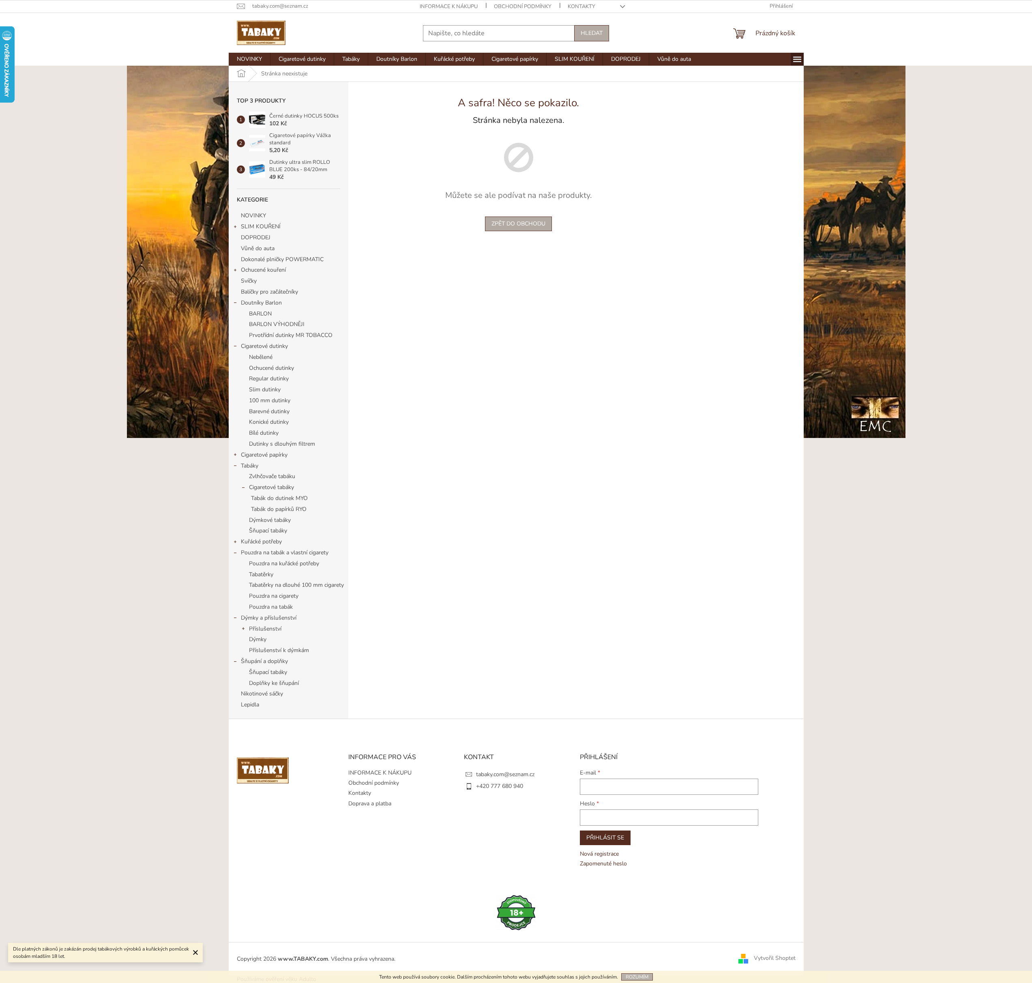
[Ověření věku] (516, 912)
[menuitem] (249, 59)
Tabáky (249, 466)
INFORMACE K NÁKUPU (449, 6)
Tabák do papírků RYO (279, 509)
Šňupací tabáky (268, 530)
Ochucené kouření (263, 270)
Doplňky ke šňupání (274, 683)
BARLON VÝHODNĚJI (277, 324)
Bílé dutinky (264, 433)
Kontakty (581, 6)
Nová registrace (599, 854)
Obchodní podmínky (522, 6)
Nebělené (260, 357)
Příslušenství (265, 629)
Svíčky (249, 281)
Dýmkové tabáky (270, 520)
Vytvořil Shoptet (775, 958)
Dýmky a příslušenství (268, 618)
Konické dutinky (269, 422)
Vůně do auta (258, 248)
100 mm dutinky (269, 400)
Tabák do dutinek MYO (279, 498)
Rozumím (637, 977)
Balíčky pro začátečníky (269, 292)
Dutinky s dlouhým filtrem (282, 444)
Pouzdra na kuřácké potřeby (284, 563)
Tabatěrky (261, 574)
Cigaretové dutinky (264, 346)
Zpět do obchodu (518, 224)
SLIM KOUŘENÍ (261, 226)
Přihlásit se (605, 837)
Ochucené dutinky (271, 368)
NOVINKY (253, 215)
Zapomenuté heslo (603, 863)
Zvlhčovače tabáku (272, 476)
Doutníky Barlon (261, 303)
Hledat (592, 33)
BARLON (260, 314)
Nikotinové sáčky (262, 694)
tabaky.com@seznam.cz (505, 774)
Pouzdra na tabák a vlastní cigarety (284, 552)
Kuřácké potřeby (261, 541)
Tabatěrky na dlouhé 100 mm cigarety (296, 585)
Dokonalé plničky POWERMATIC (282, 259)
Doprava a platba (369, 803)
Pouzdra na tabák (271, 607)
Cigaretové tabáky (271, 487)
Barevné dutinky (269, 411)
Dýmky (257, 639)
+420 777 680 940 (499, 786)
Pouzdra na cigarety (273, 596)
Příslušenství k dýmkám (279, 650)
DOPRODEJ (255, 237)
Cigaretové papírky (264, 455)
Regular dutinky (269, 378)
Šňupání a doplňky (264, 661)
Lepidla (250, 704)
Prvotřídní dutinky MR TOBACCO (291, 335)
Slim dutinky (265, 389)
